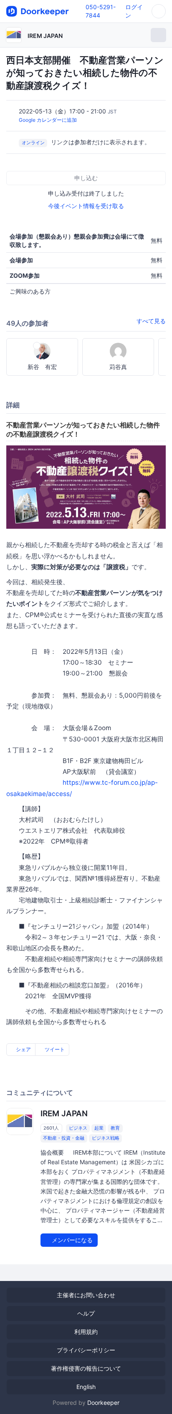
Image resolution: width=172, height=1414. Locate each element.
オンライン (33, 143)
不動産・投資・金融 (63, 1138)
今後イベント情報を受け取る (86, 205)
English (86, 1386)
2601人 (51, 1128)
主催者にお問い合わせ (86, 1294)
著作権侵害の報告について (86, 1368)
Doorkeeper (103, 1402)
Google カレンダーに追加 (48, 120)
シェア (23, 1049)
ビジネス (78, 1128)
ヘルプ (86, 1313)
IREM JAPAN (45, 35)
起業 (99, 1128)
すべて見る (151, 320)
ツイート (54, 1049)
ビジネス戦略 (105, 1138)
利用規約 (86, 1331)
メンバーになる (71, 1239)
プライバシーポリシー (86, 1350)
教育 (115, 1128)
